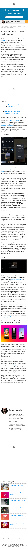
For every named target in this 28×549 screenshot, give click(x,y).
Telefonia (14, 13)
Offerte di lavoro (19, 539)
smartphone (4, 125)
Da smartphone (11, 106)
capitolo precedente (8, 317)
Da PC (9, 109)
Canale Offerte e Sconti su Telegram (13, 22)
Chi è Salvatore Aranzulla (13, 538)
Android (5, 169)
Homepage (5, 538)
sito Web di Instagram (16, 279)
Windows (12, 281)
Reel (24, 39)
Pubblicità (13, 539)
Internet (19, 13)
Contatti (8, 539)
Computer (9, 13)
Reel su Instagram (14, 120)
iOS (10, 169)
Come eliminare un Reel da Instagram (14, 104)
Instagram (4, 40)
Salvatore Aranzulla (5, 35)
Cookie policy (11, 541)
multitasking (13, 365)
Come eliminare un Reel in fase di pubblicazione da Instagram (13, 112)
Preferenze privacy (19, 541)
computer (10, 125)
